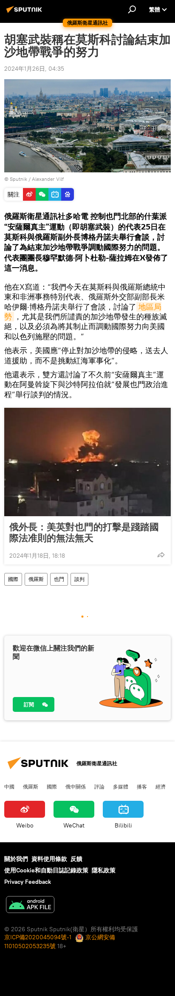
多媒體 (120, 786)
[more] (160, 554)
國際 (13, 579)
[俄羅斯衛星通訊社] (25, 13)
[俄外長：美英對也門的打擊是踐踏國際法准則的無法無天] (87, 462)
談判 (79, 579)
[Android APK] (30, 905)
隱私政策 (104, 870)
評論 (99, 786)
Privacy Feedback (27, 881)
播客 (142, 786)
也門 (59, 579)
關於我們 (16, 859)
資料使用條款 (49, 859)
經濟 (160, 786)
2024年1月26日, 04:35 (34, 68)
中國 (9, 786)
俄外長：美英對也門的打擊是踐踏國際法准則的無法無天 (84, 532)
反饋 (76, 859)
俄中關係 (75, 786)
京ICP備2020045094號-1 (37, 937)
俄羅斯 (36, 579)
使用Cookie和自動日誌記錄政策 (46, 870)
